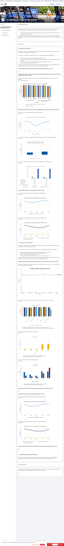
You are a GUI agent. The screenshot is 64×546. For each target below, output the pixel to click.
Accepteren (42, 544)
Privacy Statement (32, 542)
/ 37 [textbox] (56, 544)
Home (47, 3)
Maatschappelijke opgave (6, 30)
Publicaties (2, 0)
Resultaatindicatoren (5, 35)
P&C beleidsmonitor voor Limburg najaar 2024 (13, 0)
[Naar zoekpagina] (62, 4)
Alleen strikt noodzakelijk (35, 544)
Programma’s (25, 0)
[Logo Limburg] (3, 4)
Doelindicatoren (5, 32)
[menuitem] (48, 1)
